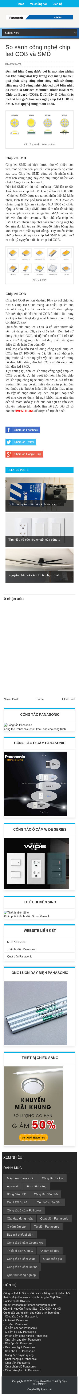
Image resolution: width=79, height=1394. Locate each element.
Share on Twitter (24, 442)
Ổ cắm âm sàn (17, 1226)
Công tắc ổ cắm (52, 1178)
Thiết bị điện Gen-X (20, 1250)
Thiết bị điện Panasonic (21, 949)
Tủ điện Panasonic (46, 1226)
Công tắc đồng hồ (46, 1194)
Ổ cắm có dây (49, 1250)
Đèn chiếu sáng (36, 1186)
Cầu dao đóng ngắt (20, 1218)
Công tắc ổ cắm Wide (21, 1258)
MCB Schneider (16, 942)
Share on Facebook (26, 429)
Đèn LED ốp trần (18, 1202)
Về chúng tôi (38, 4)
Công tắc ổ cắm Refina (22, 1266)
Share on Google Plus (27, 454)
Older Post (68, 699)
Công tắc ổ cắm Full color (24, 1210)
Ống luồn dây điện (49, 1202)
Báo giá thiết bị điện (20, 1234)
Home (20, 4)
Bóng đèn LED (16, 1194)
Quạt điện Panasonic (54, 1218)
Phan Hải (46, 1389)
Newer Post (11, 699)
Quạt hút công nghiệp (21, 1275)
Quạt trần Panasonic (19, 956)
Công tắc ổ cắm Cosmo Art (25, 1242)
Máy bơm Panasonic (20, 1178)
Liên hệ (57, 4)
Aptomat (12, 1186)
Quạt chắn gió (52, 1258)
